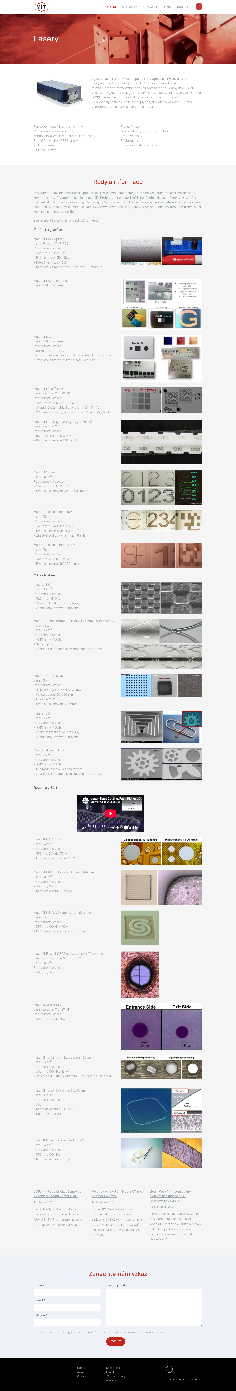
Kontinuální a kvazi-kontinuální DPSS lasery (64, 136)
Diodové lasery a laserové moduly (144, 131)
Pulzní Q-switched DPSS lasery (56, 141)
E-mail (39, 1300)
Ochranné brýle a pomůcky (140, 145)
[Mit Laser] (42, 7)
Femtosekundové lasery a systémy (58, 127)
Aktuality (82, 1372)
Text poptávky (116, 1285)
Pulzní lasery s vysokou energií (56, 131)
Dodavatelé (113, 1367)
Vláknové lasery (45, 145)
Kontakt (110, 1372)
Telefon (40, 1315)
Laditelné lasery (45, 150)
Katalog (81, 1367)
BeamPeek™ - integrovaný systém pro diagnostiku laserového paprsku (170, 1195)
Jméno (39, 1285)
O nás (80, 1376)
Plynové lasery (131, 127)
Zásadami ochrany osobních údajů (121, 1332)
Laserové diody (131, 136)
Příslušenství (130, 141)
